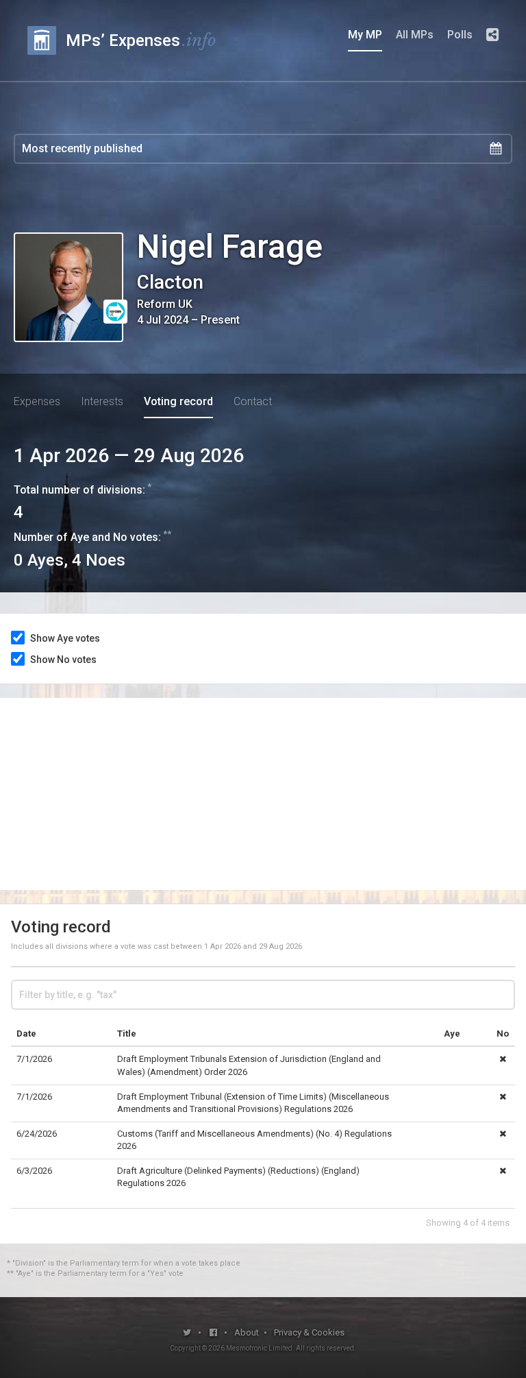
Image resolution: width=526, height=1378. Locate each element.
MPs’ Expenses (141, 40)
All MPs (415, 34)
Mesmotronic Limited (259, 1348)
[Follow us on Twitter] (187, 1332)
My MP (365, 34)
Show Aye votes (65, 638)
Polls (460, 34)
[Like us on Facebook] (214, 1332)
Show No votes (63, 659)
